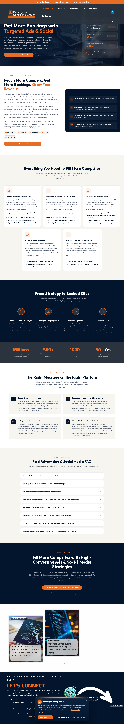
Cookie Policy (29, 713)
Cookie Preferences (34, 716)
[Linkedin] (112, 12)
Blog (85, 8)
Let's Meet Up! (94, 8)
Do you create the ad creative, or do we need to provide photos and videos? (49, 531)
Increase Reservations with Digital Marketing (23, 144)
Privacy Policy (17, 713)
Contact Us (46, 16)
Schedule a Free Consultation (63, 593)
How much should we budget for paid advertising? (40, 475)
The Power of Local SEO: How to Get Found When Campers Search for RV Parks (26, 653)
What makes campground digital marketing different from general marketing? (51, 499)
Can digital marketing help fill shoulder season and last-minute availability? (49, 523)
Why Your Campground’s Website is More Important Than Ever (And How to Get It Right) (62, 648)
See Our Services (46, 55)
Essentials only (63, 717)
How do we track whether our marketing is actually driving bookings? (47, 515)
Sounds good (45, 717)
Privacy (40, 712)
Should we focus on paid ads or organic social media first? (43, 507)
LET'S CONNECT (26, 685)
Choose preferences (79, 717)
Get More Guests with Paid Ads (20, 55)
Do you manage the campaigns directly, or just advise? (42, 491)
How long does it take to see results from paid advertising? (44, 483)
